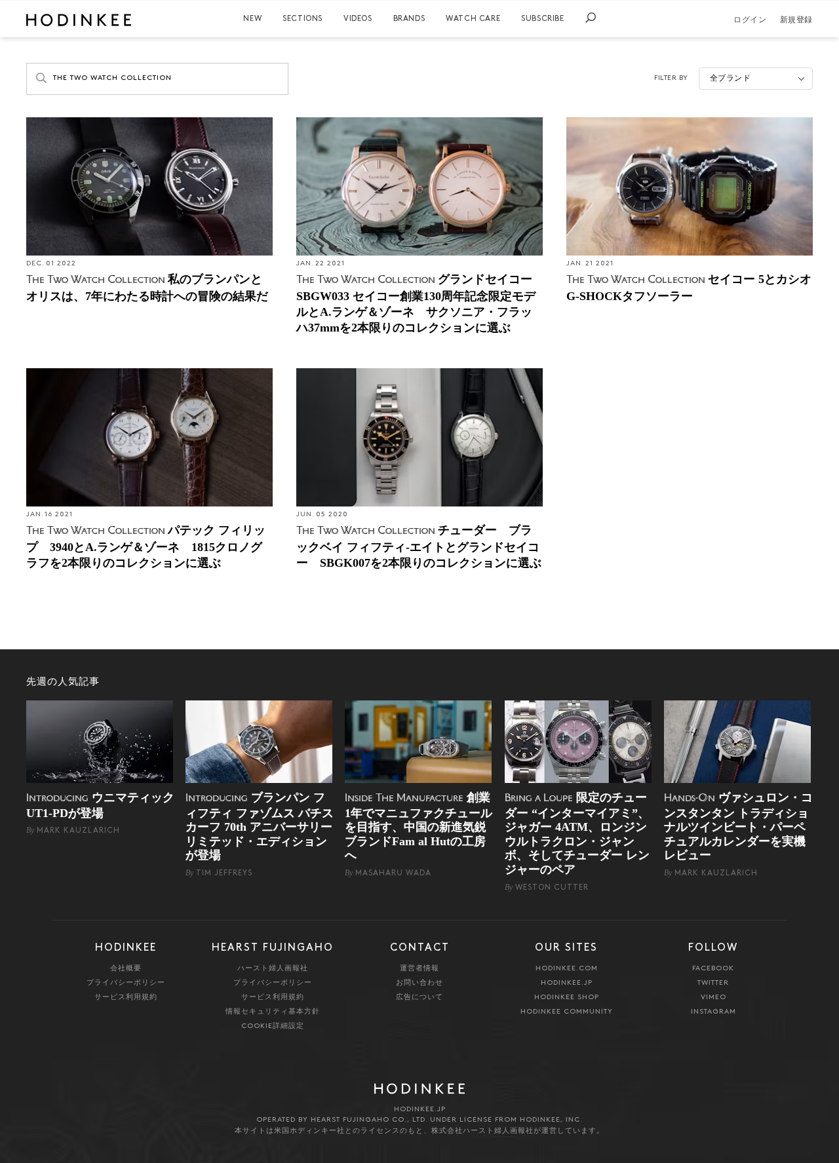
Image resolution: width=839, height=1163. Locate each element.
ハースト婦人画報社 (272, 968)
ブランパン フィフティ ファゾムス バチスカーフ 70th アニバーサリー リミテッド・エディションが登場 (259, 826)
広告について (419, 997)
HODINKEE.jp (567, 983)
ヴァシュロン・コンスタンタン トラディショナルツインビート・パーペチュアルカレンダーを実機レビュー (738, 826)
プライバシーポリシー (126, 983)
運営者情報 (419, 968)
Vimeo (713, 997)
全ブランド (730, 79)
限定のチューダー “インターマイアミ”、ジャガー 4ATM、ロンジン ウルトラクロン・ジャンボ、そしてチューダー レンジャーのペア (577, 833)
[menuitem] (252, 19)
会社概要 (126, 968)
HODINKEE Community (566, 1012)
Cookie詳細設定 (272, 1026)
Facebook (713, 968)
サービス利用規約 (125, 997)
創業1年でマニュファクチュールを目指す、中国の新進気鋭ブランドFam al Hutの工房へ (418, 826)
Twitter (713, 983)
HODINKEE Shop (566, 997)
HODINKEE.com (567, 968)
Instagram (713, 1012)
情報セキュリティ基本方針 (272, 1012)
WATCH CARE (473, 19)
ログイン (749, 20)
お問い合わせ (419, 983)
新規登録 (796, 20)
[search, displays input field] (590, 17)
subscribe (542, 19)
